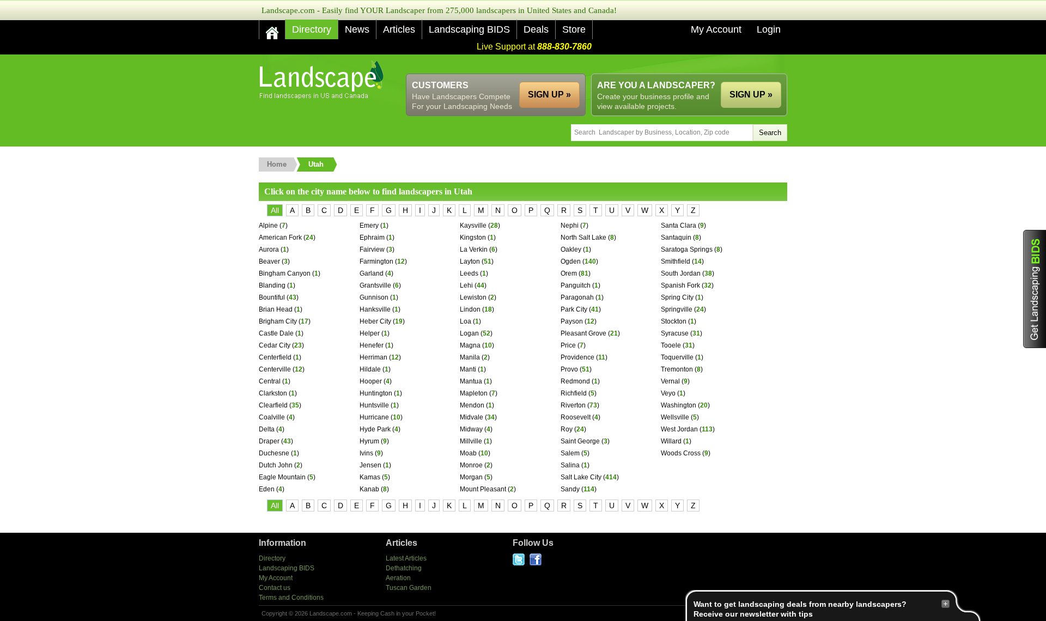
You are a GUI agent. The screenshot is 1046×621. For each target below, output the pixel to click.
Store (574, 29)
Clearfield (273, 405)
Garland (372, 273)
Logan (469, 333)
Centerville (275, 369)
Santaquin (676, 237)
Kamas (370, 477)
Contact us (274, 588)
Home (277, 164)
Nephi (570, 225)
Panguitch (576, 285)
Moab (468, 453)
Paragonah (577, 297)
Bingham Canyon (285, 273)
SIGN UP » (751, 94)
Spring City (677, 297)
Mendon (472, 405)
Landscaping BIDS (469, 29)
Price (568, 345)
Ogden (571, 261)
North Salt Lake (583, 237)
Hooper (371, 381)
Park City (574, 309)
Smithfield (675, 261)
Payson (572, 321)
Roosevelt (576, 417)
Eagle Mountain (282, 477)
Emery (369, 225)
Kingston (473, 237)
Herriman (373, 357)
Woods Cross (681, 453)
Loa (465, 321)
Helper (370, 333)
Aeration (398, 578)
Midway (471, 429)
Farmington (376, 261)
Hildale (370, 369)
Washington (678, 405)
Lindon (470, 309)
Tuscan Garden (408, 588)
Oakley (571, 249)
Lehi (466, 285)
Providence (577, 357)
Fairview (372, 249)
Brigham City (278, 321)
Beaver (269, 261)
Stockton (673, 321)
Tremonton (677, 369)
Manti (468, 369)
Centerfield (275, 357)
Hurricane (374, 417)
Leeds (469, 273)
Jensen (370, 465)
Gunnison (374, 297)
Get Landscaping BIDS (1034, 289)
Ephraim (372, 237)
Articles (399, 29)
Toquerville (677, 357)
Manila (470, 357)
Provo (569, 369)
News (357, 29)
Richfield (574, 393)
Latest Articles (406, 558)
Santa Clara (678, 225)
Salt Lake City (581, 477)
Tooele (671, 345)
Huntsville (374, 405)
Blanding (272, 285)
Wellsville (675, 417)
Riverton (573, 405)
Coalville (272, 417)
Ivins (366, 453)
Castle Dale (276, 333)
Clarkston (273, 393)
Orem (569, 273)
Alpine (268, 225)
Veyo (668, 393)
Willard (671, 441)
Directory (311, 29)
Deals (536, 29)
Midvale (471, 417)
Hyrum (369, 441)
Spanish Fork (680, 285)
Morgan (471, 477)
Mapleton (474, 393)
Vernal (670, 381)
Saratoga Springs (687, 249)
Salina (570, 465)
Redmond (575, 381)
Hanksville (375, 309)
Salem (570, 453)
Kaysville (473, 225)
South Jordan (681, 273)
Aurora (269, 249)
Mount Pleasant (483, 489)
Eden (267, 489)
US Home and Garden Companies (323, 80)
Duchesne (274, 453)
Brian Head (276, 309)
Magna (470, 345)
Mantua (471, 381)
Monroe (471, 465)
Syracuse (675, 333)
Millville (471, 441)
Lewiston (473, 297)
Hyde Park (375, 429)
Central (270, 381)
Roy (567, 429)
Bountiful (272, 297)
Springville (676, 309)
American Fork (280, 237)
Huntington (376, 393)
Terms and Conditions (291, 597)
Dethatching (404, 568)
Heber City (375, 321)
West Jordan (679, 429)
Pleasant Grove (583, 333)
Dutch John (276, 465)
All (275, 210)
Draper (269, 441)
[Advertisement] (589, 64)
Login (769, 29)
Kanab (369, 489)
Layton (470, 261)
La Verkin (474, 249)
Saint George (580, 441)
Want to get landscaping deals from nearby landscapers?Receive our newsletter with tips (800, 609)
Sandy (570, 489)
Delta (267, 429)
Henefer (372, 345)
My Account (716, 29)
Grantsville (375, 285)
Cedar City (274, 345)
